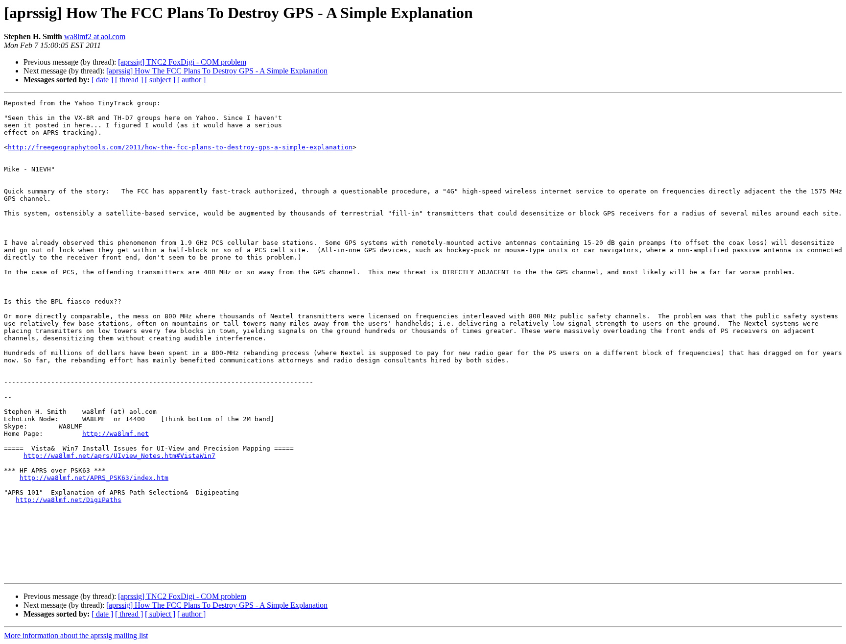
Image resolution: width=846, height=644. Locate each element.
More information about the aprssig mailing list (76, 635)
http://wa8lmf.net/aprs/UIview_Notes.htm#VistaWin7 (119, 455)
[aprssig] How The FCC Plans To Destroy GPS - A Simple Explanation (217, 71)
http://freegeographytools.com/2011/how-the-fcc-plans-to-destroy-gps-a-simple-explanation (180, 147)
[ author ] (191, 79)
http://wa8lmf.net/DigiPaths (68, 499)
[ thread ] (129, 79)
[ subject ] (160, 79)
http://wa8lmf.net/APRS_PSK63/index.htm (94, 477)
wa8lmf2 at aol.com (94, 36)
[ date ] (102, 79)
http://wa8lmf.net (115, 433)
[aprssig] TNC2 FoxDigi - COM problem (182, 62)
